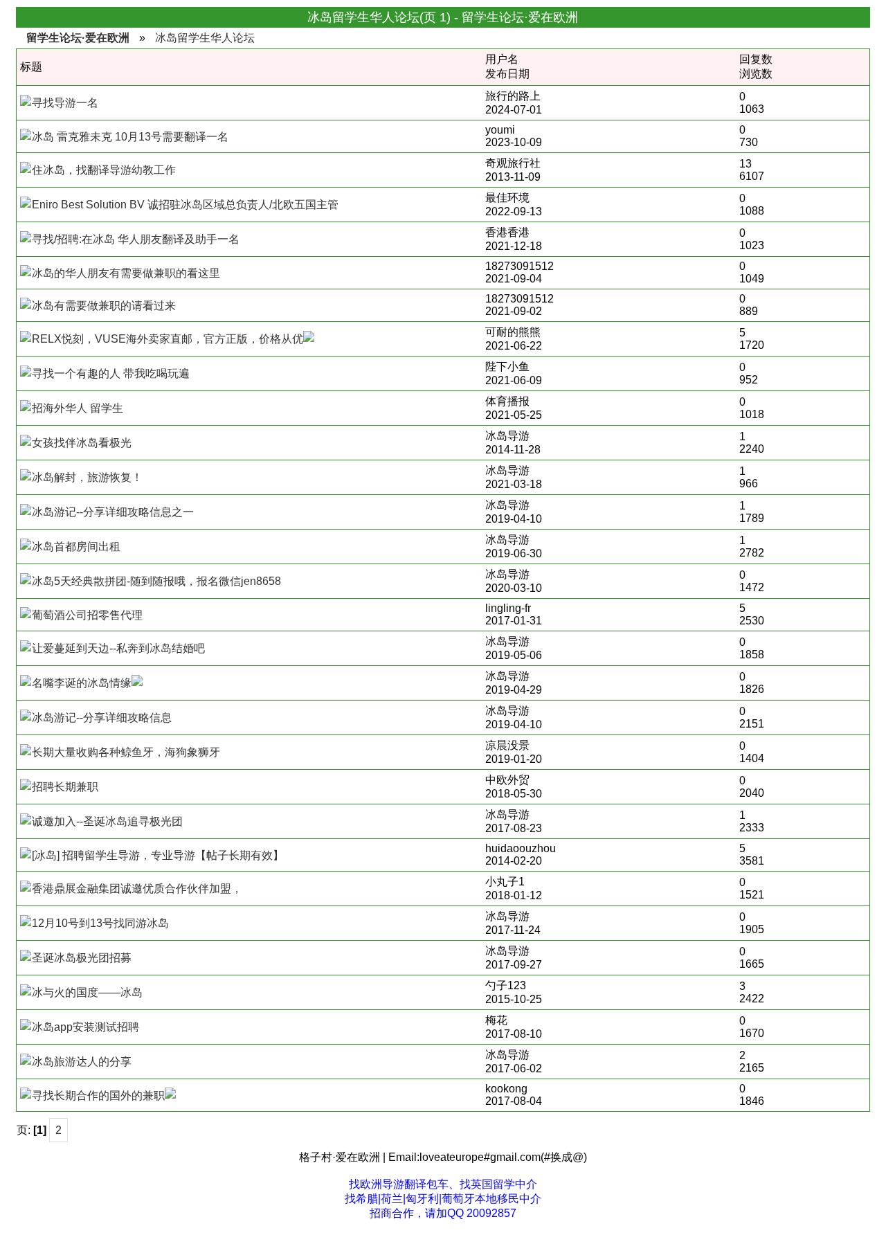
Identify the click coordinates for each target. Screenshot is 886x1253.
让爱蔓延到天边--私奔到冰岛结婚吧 (118, 648)
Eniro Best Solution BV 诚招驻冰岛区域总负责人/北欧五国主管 (185, 204)
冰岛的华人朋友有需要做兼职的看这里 (126, 273)
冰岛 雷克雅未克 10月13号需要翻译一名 (130, 137)
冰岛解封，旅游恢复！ (87, 477)
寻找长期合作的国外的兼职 (98, 1095)
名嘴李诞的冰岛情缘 (82, 683)
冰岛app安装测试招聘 (85, 1027)
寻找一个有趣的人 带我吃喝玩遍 (111, 373)
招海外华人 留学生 (77, 408)
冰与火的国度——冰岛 (87, 992)
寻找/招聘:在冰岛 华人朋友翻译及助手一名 (135, 239)
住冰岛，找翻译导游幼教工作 (104, 170)
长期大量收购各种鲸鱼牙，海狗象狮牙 (126, 752)
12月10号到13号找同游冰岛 (100, 923)
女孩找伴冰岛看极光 (82, 443)
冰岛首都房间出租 (76, 546)
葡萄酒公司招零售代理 (87, 615)
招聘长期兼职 (65, 787)
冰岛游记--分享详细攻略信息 (102, 717)
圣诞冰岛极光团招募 (82, 958)
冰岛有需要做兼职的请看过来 (104, 306)
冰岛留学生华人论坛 (205, 38)
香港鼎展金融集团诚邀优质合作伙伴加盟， (137, 888)
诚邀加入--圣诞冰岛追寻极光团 (107, 821)
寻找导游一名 (65, 103)
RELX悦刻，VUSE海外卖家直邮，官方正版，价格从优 (167, 339)
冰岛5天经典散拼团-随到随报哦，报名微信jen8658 (156, 581)
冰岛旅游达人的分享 (82, 1061)
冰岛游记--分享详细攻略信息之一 (113, 512)
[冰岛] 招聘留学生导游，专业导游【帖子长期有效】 (158, 855)
